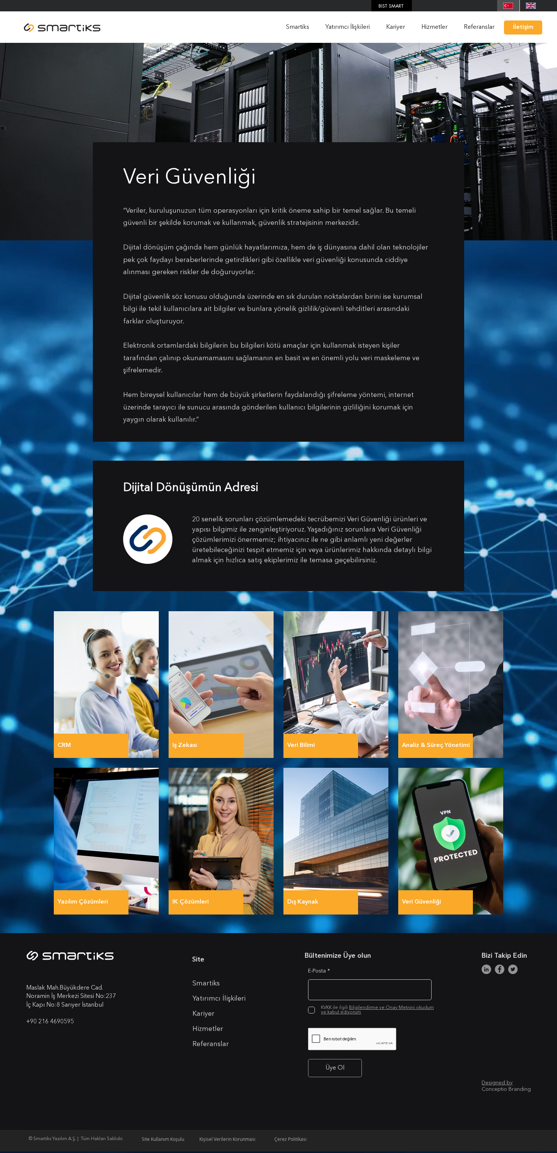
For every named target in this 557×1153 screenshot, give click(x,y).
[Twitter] (513, 969)
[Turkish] (508, 5)
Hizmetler (207, 1029)
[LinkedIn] (486, 969)
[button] (295, 27)
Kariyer (203, 1013)
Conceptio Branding (506, 1089)
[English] (530, 5)
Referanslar (210, 1044)
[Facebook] (499, 969)
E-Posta (317, 971)
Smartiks (206, 983)
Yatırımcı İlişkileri (219, 998)
